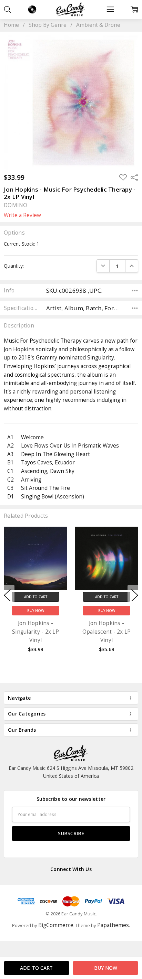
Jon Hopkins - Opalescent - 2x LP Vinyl (106, 632)
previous (7, 595)
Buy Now (35, 610)
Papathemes (113, 925)
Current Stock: (21, 243)
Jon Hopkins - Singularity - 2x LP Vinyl (35, 632)
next (135, 595)
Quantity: (14, 265)
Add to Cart (35, 596)
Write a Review (22, 215)
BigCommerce (55, 925)
